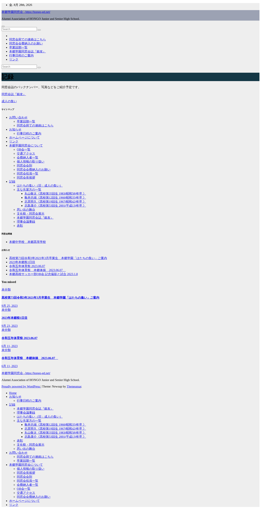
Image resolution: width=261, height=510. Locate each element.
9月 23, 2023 (10, 325)
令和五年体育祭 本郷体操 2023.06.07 (37, 270)
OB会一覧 (23, 149)
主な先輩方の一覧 (29, 189)
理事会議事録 (26, 221)
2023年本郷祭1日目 (22, 262)
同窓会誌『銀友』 (14, 94)
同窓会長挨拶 (26, 177)
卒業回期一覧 (18, 47)
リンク (13, 59)
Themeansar (74, 386)
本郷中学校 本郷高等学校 (27, 241)
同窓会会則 (24, 165)
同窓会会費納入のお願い (26, 43)
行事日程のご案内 (21, 55)
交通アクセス (26, 153)
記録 (12, 181)
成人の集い (9, 101)
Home (13, 393)
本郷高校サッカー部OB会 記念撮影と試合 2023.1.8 (43, 274)
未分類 (6, 289)
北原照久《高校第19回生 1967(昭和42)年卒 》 (55, 201)
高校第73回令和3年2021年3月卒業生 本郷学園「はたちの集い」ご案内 (58, 258)
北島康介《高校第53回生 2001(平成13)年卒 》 (55, 205)
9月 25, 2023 (10, 305)
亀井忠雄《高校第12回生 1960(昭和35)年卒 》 (55, 197)
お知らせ (15, 129)
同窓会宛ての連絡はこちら (27, 39)
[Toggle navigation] (3, 26)
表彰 (20, 225)
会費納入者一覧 (27, 157)
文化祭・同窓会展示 (30, 213)
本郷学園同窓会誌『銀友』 (27, 51)
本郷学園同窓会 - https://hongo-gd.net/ (26, 12)
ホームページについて (24, 137)
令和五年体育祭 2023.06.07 (27, 266)
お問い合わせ (18, 117)
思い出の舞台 (26, 209)
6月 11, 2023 (10, 346)
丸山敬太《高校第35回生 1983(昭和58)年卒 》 (55, 193)
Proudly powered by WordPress (21, 386)
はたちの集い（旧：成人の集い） (40, 185)
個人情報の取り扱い (30, 161)
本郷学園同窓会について (26, 145)
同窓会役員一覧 (27, 173)
